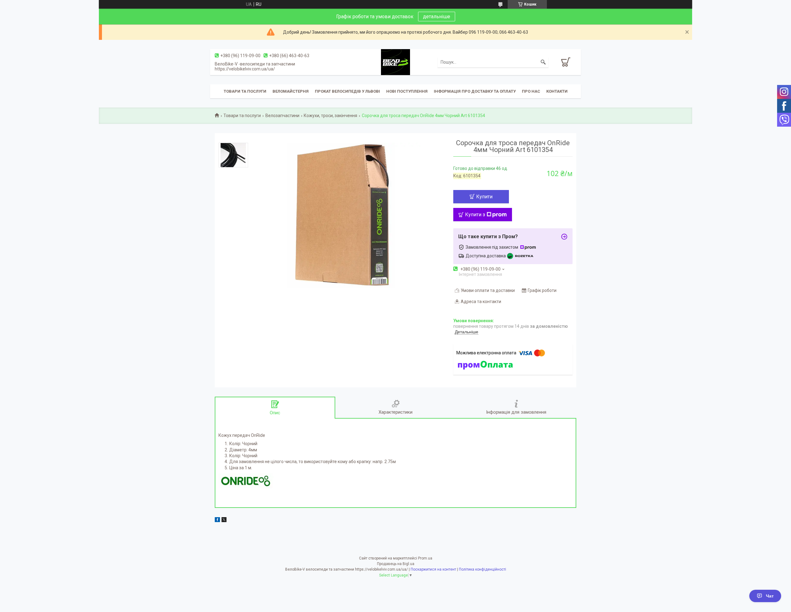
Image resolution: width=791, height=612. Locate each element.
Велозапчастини (282, 115)
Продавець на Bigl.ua (395, 564)
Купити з (475, 214)
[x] (224, 520)
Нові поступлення (407, 91)
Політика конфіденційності (482, 569)
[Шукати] (543, 62)
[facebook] (217, 520)
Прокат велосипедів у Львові (347, 91)
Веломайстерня (291, 91)
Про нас (531, 91)
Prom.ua (425, 558)
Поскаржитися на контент (433, 569)
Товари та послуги (245, 91)
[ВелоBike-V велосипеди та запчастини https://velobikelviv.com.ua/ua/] (395, 61)
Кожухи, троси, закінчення (330, 115)
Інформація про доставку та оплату (475, 91)
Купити (484, 197)
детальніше (436, 16)
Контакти (557, 91)
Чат (770, 595)
